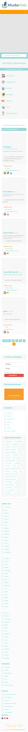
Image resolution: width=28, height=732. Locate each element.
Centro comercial (10, 449)
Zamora (6, 655)
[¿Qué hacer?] (5, 173)
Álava (5, 510)
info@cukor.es (9, 329)
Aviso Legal (8, 725)
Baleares (6, 531)
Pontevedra (7, 619)
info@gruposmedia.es (11, 290)
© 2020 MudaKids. (7, 729)
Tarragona (7, 634)
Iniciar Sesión (7, 697)
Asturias (6, 522)
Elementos (13, 69)
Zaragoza (6, 658)
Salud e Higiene (11, 431)
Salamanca (7, 622)
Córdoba (6, 558)
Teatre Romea (9, 248)
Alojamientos (10, 419)
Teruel (6, 640)
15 (24, 340)
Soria (5, 631)
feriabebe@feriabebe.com (12, 170)
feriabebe (7, 168)
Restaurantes (9, 484)
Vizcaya (6, 652)
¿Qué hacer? (17, 492)
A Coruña (6, 507)
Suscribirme (13, 375)
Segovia (6, 625)
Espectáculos (17, 457)
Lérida (6, 591)
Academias (8, 441)
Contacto (6, 700)
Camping (7, 447)
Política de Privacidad (17, 725)
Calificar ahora (8, 166)
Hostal (7, 465)
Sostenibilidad (8, 712)
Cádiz (5, 543)
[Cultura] (8, 253)
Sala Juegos (9, 487)
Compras (15, 455)
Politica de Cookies (12, 726)
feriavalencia (8, 209)
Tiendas (9, 422)
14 (20, 340)
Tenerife (6, 637)
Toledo (6, 643)
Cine (20, 452)
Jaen (5, 579)
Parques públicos (10, 479)
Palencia (6, 616)
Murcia (6, 603)
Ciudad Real (7, 552)
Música (15, 471)
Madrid (6, 597)
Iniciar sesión (26, 12)
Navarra (6, 606)
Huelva (6, 573)
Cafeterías (15, 444)
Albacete (6, 513)
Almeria (6, 519)
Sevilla (6, 628)
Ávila (5, 525)
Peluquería (8, 482)
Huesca (6, 576)
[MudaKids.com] (14, 5)
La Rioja (6, 582)
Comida (9, 416)
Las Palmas (7, 585)
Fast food (8, 463)
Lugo (5, 594)
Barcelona (7, 534)
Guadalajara (7, 570)
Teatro (19, 490)
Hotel (14, 465)
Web (6, 327)
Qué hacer (10, 413)
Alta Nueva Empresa (9, 694)
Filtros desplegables (10, 129)
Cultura (9, 428)
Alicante (6, 516)
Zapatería (8, 492)
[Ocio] (11, 173)
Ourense (6, 613)
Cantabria (6, 546)
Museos (7, 471)
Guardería (17, 463)
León (5, 588)
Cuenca (6, 561)
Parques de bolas (10, 476)
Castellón (6, 549)
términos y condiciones (15, 372)
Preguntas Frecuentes (10, 703)
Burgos (6, 537)
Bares (7, 444)
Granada (6, 567)
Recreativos (18, 482)
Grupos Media (9, 288)
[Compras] (8, 173)
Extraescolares (10, 460)
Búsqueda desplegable (12, 55)
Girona (6, 564)
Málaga (6, 600)
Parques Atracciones (11, 474)
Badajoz (6, 528)
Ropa (17, 484)
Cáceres (6, 540)
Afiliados (6, 709)
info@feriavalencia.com (11, 211)
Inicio (7, 69)
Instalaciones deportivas (13, 468)
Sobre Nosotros (8, 706)
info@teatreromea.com (11, 251)
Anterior (6, 340)
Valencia (6, 646)
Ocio (8, 425)
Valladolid (6, 649)
